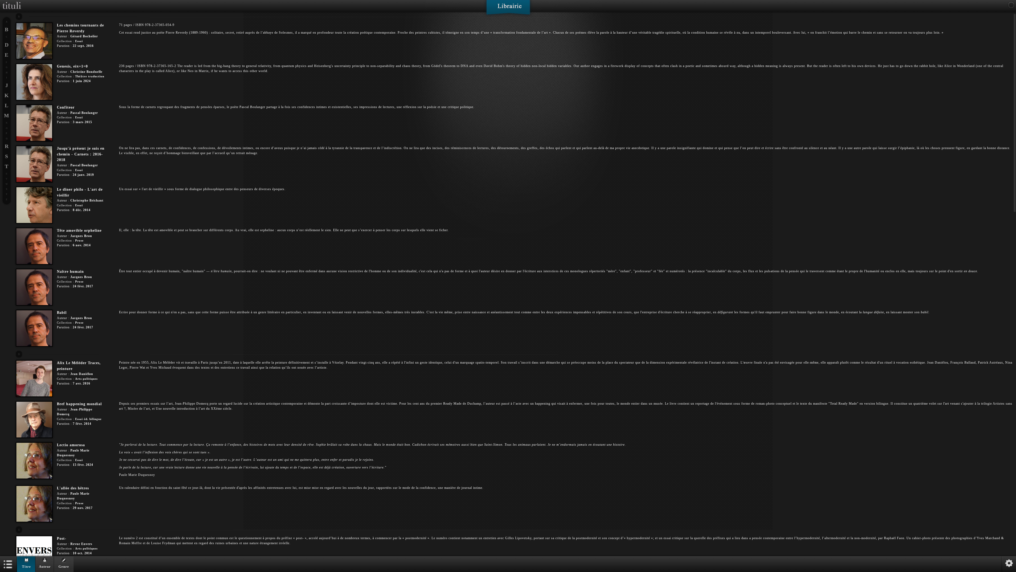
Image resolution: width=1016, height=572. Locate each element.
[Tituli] (12, 2)
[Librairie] (508, 9)
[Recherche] (1011, 5)
